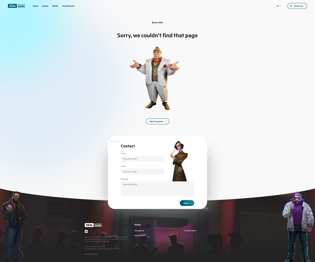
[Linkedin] (86, 231)
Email (123, 166)
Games (45, 6)
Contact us (298, 6)
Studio (55, 6)
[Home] (16, 6)
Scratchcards (190, 230)
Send (186, 203)
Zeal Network (68, 6)
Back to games (156, 121)
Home (35, 6)
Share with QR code (91, 254)
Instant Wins (139, 235)
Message (124, 179)
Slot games (139, 230)
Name (123, 153)
